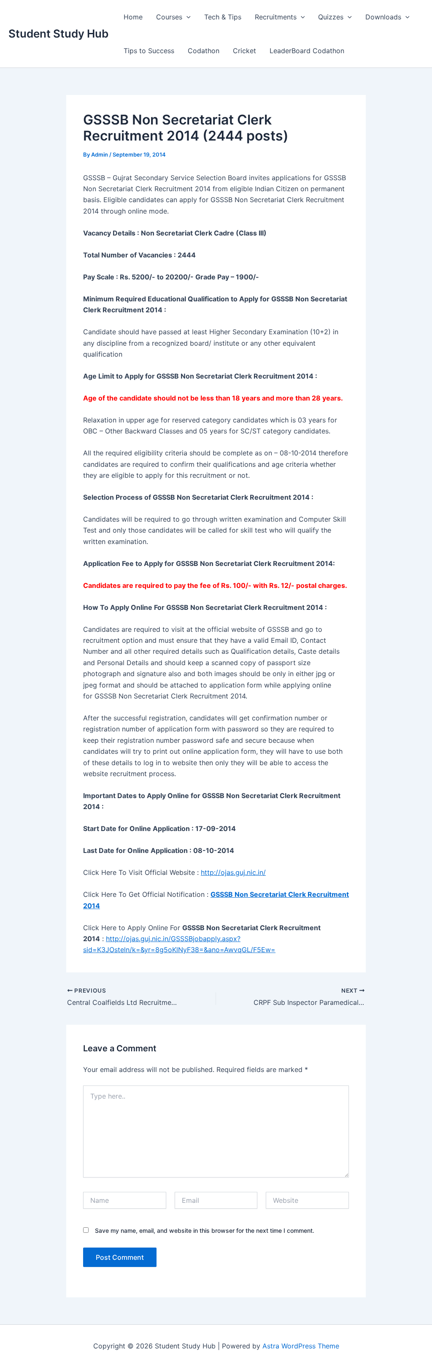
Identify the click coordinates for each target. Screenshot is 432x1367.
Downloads (383, 17)
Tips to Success (149, 50)
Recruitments (276, 17)
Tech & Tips (222, 17)
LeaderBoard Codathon (307, 50)
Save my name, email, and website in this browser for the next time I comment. (204, 1230)
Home (133, 17)
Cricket (244, 50)
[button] (186, 17)
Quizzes (330, 17)
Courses (169, 17)
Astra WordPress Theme (300, 1346)
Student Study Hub (58, 33)
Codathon (203, 50)
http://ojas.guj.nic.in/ (233, 872)
